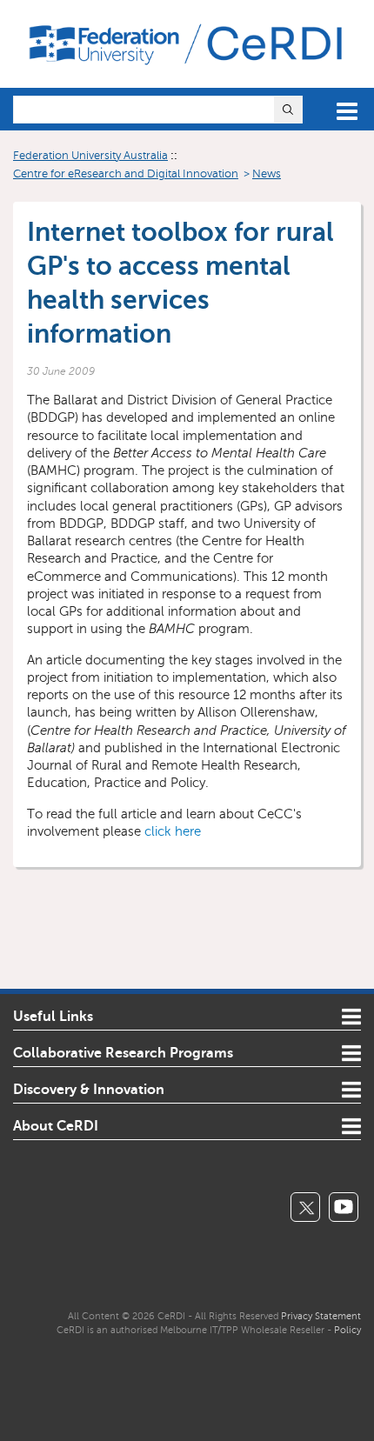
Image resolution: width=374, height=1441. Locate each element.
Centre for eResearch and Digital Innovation (125, 174)
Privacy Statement (321, 1316)
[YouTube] (343, 1207)
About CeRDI (55, 1126)
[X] (305, 1207)
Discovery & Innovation (88, 1089)
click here (172, 831)
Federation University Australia (90, 156)
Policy (347, 1329)
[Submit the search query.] (288, 109)
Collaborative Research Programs (123, 1053)
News (266, 174)
